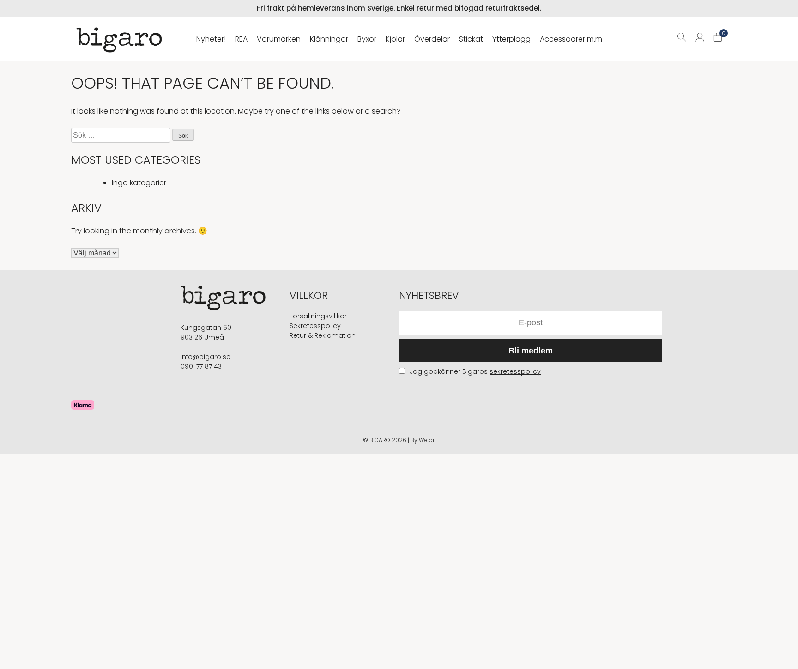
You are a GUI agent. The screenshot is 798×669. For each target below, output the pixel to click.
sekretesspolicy (515, 371)
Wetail (427, 440)
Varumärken (279, 39)
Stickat (471, 39)
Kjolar (395, 39)
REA (241, 39)
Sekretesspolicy (315, 325)
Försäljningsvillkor (318, 316)
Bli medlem (530, 350)
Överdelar (432, 39)
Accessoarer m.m (571, 39)
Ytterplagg (511, 39)
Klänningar (329, 39)
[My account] (699, 39)
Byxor (366, 39)
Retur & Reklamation (323, 335)
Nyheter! (211, 39)
